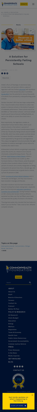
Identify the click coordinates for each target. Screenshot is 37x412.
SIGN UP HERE (17, 405)
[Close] (32, 395)
